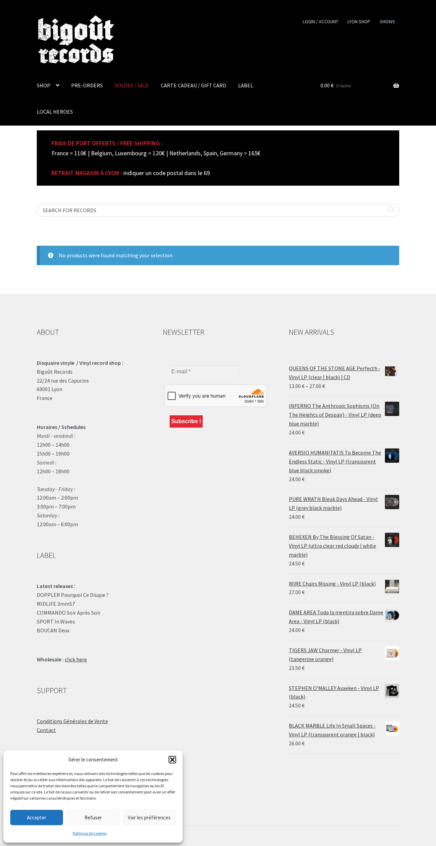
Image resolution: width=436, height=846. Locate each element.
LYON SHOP (358, 21)
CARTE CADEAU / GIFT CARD (193, 85)
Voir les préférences (149, 817)
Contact (46, 730)
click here (76, 659)
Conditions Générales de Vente (72, 721)
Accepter (36, 817)
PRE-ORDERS (87, 85)
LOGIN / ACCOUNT (320, 21)
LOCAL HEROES (55, 111)
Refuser (93, 817)
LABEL (245, 85)
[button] (172, 759)
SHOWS (387, 21)
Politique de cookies (90, 833)
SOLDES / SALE (132, 85)
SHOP (43, 85)
